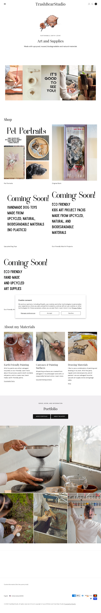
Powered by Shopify (70, 604)
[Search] (92, 4)
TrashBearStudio (50, 4)
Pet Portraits (8, 183)
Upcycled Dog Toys (10, 246)
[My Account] (89, 4)
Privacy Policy (77, 308)
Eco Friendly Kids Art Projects (62, 246)
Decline (71, 313)
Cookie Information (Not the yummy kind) (16, 584)
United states (17, 596)
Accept (49, 313)
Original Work (56, 183)
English (6, 596)
